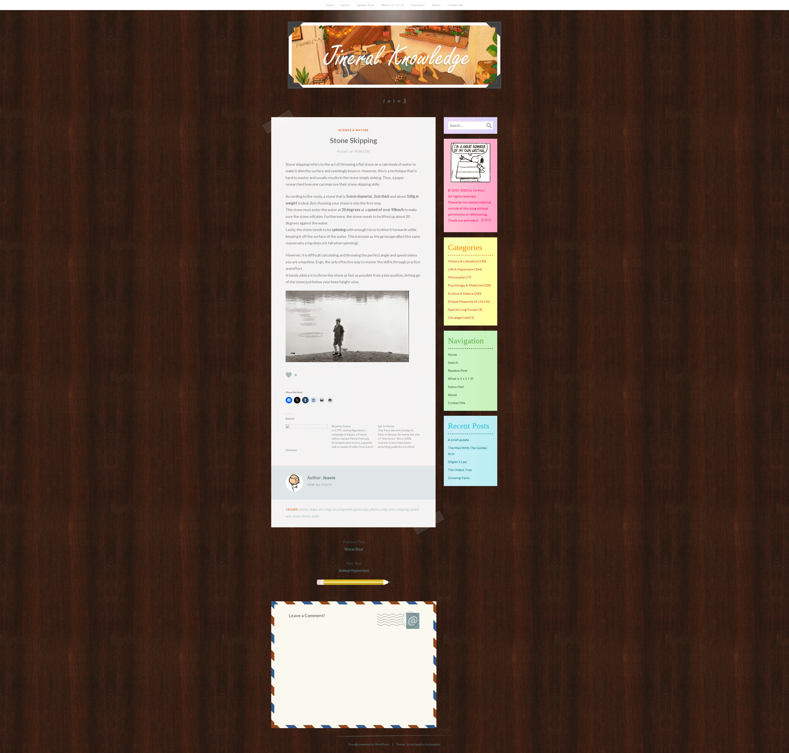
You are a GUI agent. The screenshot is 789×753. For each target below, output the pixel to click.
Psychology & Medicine (465, 285)
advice (303, 509)
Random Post (365, 5)
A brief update (458, 440)
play (385, 509)
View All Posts (319, 484)
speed (414, 509)
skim (392, 509)
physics (375, 509)
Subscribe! (418, 5)
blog (327, 509)
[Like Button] (289, 375)
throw (306, 516)
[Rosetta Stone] (355, 436)
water (315, 516)
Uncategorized (459, 317)
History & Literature (463, 261)
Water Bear (354, 545)
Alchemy (291, 450)
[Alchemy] (307, 436)
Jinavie (328, 477)
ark (320, 509)
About (436, 5)
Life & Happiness (461, 269)
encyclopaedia (342, 509)
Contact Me (455, 5)
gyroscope (361, 509)
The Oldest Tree (460, 470)
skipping (403, 509)
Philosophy (456, 277)
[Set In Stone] (401, 436)
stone (296, 516)
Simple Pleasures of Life (465, 301)
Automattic (432, 744)
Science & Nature (353, 130)
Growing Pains (459, 478)
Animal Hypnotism (354, 567)
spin (288, 516)
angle (313, 509)
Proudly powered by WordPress (368, 744)
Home (330, 5)
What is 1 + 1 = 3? (392, 5)
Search (345, 5)
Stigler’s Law (457, 462)
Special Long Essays (463, 309)
